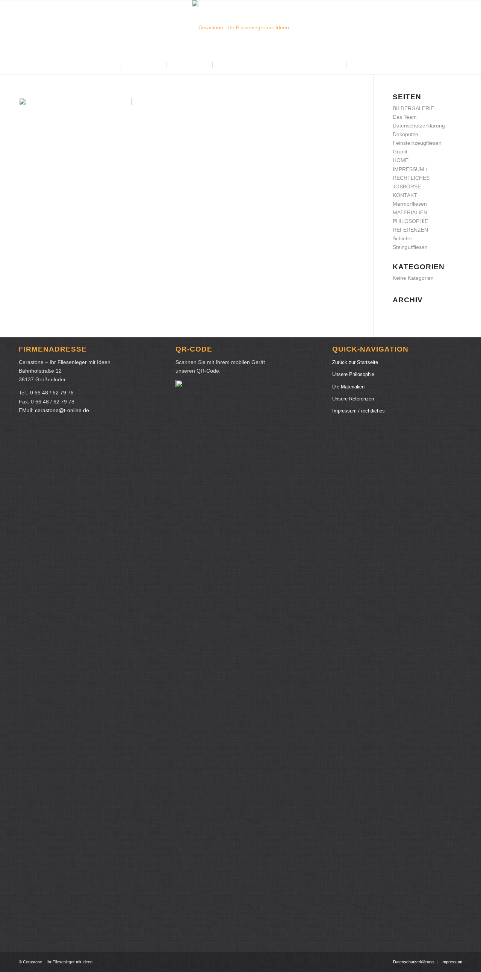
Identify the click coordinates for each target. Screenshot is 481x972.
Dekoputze (405, 134)
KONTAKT (405, 195)
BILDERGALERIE (413, 108)
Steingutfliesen (410, 247)
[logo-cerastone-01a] (240, 27)
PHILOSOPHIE (410, 221)
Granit (400, 152)
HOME (400, 160)
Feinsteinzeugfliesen (417, 143)
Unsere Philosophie (353, 374)
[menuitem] (108, 64)
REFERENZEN (410, 230)
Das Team (405, 117)
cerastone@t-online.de (62, 410)
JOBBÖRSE (407, 186)
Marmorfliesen (410, 204)
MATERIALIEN (410, 212)
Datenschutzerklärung (419, 126)
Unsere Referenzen (353, 399)
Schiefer (402, 238)
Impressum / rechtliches (358, 411)
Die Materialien (348, 387)
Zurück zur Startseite (355, 362)
